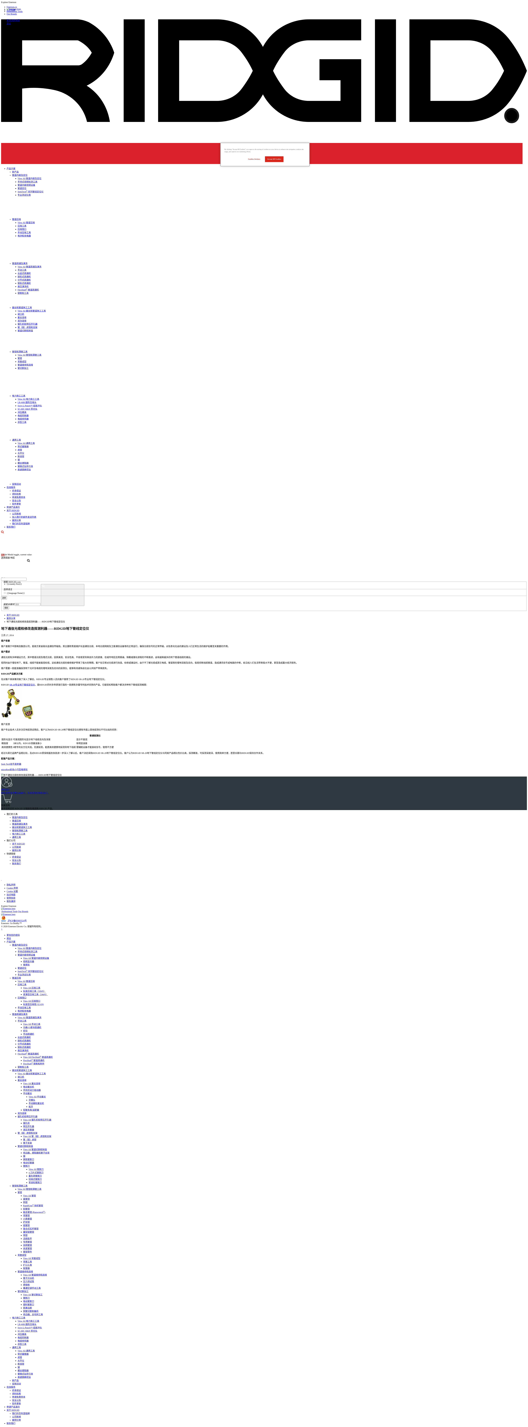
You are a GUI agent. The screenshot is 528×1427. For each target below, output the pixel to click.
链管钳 (26, 1225)
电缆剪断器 (23, 1337)
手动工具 (22, 1021)
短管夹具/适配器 (31, 1110)
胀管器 (26, 1268)
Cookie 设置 (12, 891)
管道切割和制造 (25, 1146)
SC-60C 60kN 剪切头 (27, 1331)
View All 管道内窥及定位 (29, 948)
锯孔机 (26, 1123)
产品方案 (11, 942)
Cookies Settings (254, 159)
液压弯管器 (28, 1130)
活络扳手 (27, 1238)
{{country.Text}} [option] (14, 584)
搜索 (6, 608)
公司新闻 (16, 847)
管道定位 (22, 968)
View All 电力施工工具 (28, 1321)
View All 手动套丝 (37, 1097)
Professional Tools (15, 11)
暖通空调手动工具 (32, 1288)
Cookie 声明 (12, 888)
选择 (4, 598)
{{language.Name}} (16, 593)
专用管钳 (27, 1242)
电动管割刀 (28, 1301)
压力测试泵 (28, 1281)
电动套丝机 (28, 1087)
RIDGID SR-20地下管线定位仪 (44, 735)
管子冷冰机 (28, 1278)
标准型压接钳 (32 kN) (33, 1004)
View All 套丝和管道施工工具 (32, 1073)
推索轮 (26, 965)
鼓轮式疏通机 (24, 1040)
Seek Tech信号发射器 (11, 764)
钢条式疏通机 (24, 1047)
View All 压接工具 (31, 988)
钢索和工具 (23, 1067)
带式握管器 (23, 1354)
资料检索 (16, 1393)
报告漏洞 (11, 901)
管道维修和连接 (25, 1271)
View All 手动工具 (31, 1024)
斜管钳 (26, 1209)
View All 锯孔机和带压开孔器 (37, 1120)
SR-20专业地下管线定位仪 (22, 685)
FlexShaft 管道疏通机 (28, 1054)
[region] (265, 154)
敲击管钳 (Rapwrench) (34, 1212)
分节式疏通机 (24, 1044)
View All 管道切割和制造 (35, 1149)
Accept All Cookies (274, 159)
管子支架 (27, 1143)
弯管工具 (27, 1262)
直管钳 (26, 1199)
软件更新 (16, 1403)
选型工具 (22, 1344)
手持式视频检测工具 (27, 951)
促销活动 (16, 1384)
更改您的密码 (13, 20)
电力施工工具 (18, 834)
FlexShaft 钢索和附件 (33, 1064)
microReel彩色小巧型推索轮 (14, 769)
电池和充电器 (24, 1011)
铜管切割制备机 (30, 1311)
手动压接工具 (24, 1008)
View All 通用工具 (26, 1351)
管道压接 (16, 821)
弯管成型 (22, 1255)
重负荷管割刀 (35, 1176)
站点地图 (11, 895)
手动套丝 (27, 1093)
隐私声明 (11, 885)
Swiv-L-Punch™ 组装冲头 (30, 1328)
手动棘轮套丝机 (36, 1103)
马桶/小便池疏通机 (32, 1027)
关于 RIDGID (18, 844)
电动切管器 (28, 1163)
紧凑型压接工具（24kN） (35, 994)
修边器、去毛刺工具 (33, 1314)
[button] (264, 2)
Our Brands (12, 14)
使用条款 (11, 898)
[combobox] (14, 579)
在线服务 (11, 1387)
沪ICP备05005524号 (17, 920)
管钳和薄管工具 (20, 830)
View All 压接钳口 (31, 1001)
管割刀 (26, 1166)
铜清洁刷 (27, 1308)
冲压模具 (22, 1334)
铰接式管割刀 (35, 1179)
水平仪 (21, 1361)
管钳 (20, 1192)
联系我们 (16, 863)
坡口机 (21, 1077)
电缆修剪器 (23, 1341)
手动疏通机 (28, 1034)
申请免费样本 (18, 1397)
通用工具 (16, 837)
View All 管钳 (29, 1196)
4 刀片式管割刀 (36, 1172)
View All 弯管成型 (31, 1258)
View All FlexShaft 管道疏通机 (38, 1057)
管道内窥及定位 (20, 817)
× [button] (1, 929)
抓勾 (25, 1031)
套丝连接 (22, 1080)
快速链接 (11, 854)
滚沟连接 (22, 1113)
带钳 (25, 1235)
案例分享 (16, 850)
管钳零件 (27, 1252)
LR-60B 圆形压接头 (27, 1324)
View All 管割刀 (36, 1169)
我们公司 (11, 840)
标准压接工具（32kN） (34, 991)
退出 (9, 23)
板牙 (31, 1106)
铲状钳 (26, 1222)
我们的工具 (12, 814)
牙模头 (32, 1100)
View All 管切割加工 (32, 1295)
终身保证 (16, 857)
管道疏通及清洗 (20, 824)
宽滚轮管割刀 (35, 1182)
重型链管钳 (28, 1232)
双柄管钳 (27, 1245)
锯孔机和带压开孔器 (27, 1116)
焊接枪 (26, 1285)
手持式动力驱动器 (32, 1090)
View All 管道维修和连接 (35, 1275)
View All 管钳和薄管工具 (29, 1189)
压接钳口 (22, 998)
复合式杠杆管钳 (30, 1229)
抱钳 (25, 1202)
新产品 (15, 1380)
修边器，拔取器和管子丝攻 (36, 1153)
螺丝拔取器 (23, 1370)
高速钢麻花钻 (24, 1377)
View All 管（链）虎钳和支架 (37, 1136)
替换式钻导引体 (25, 1374)
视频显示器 (28, 961)
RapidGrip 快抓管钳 (33, 1205)
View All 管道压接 (26, 981)
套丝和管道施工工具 (22, 827)
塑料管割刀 (28, 1304)
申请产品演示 (13, 1407)
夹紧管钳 (27, 1248)
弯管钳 (26, 1215)
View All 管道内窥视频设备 (36, 958)
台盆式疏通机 (24, 1037)
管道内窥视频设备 (26, 955)
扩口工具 (27, 1265)
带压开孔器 (28, 1126)
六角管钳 (27, 1219)
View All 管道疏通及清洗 (29, 1017)
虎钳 (20, 1357)
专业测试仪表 (24, 975)
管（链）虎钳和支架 (27, 1133)
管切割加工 (23, 1291)
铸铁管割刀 (28, 1159)
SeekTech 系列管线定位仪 (30, 971)
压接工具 (22, 984)
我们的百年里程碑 (21, 1413)
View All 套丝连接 (31, 1083)
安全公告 (16, 860)
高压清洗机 (23, 1050)
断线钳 (21, 1364)
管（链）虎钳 (29, 1139)
